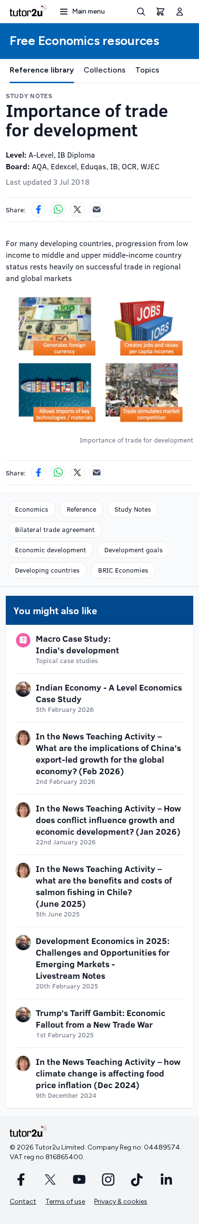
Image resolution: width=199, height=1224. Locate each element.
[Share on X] (77, 209)
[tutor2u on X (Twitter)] (50, 1179)
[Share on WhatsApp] (58, 209)
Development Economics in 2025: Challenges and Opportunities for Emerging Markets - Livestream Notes (103, 958)
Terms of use (65, 1201)
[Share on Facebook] (38, 209)
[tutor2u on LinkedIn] (166, 1179)
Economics (31, 509)
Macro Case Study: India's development (77, 644)
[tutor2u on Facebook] (21, 1179)
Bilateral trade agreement (55, 529)
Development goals (133, 549)
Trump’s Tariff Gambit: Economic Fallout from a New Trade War (100, 1018)
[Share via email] (96, 209)
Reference (81, 509)
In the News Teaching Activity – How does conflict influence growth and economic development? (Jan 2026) (108, 819)
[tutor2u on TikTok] (137, 1179)
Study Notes (132, 509)
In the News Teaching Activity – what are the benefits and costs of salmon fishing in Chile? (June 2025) (104, 886)
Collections (105, 69)
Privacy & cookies (120, 1201)
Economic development (50, 549)
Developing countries (47, 570)
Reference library (42, 69)
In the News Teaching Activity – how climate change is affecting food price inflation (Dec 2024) (108, 1073)
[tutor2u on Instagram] (108, 1179)
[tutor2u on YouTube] (79, 1179)
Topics (147, 69)
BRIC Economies (123, 570)
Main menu (88, 11)
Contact (23, 1201)
